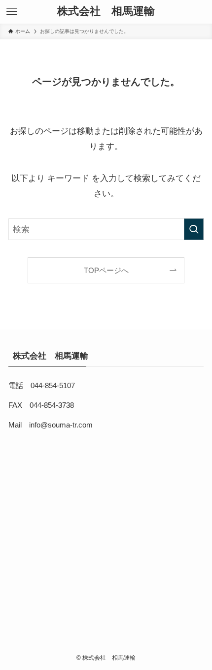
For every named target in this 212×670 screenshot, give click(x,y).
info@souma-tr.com (61, 425)
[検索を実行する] (194, 229)
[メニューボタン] (12, 12)
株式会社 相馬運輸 (108, 11)
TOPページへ (106, 270)
